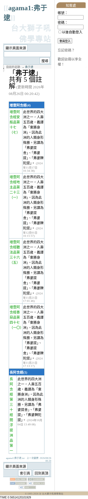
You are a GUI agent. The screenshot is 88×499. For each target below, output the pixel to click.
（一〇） (16, 327)
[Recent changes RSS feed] (18, 480)
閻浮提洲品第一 (11, 435)
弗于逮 (29, 66)
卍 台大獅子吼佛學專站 (51, 494)
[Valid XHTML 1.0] (36, 484)
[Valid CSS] (27, 488)
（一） (15, 197)
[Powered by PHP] (18, 484)
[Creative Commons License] (36, 480)
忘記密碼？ (66, 50)
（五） (15, 262)
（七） (15, 132)
